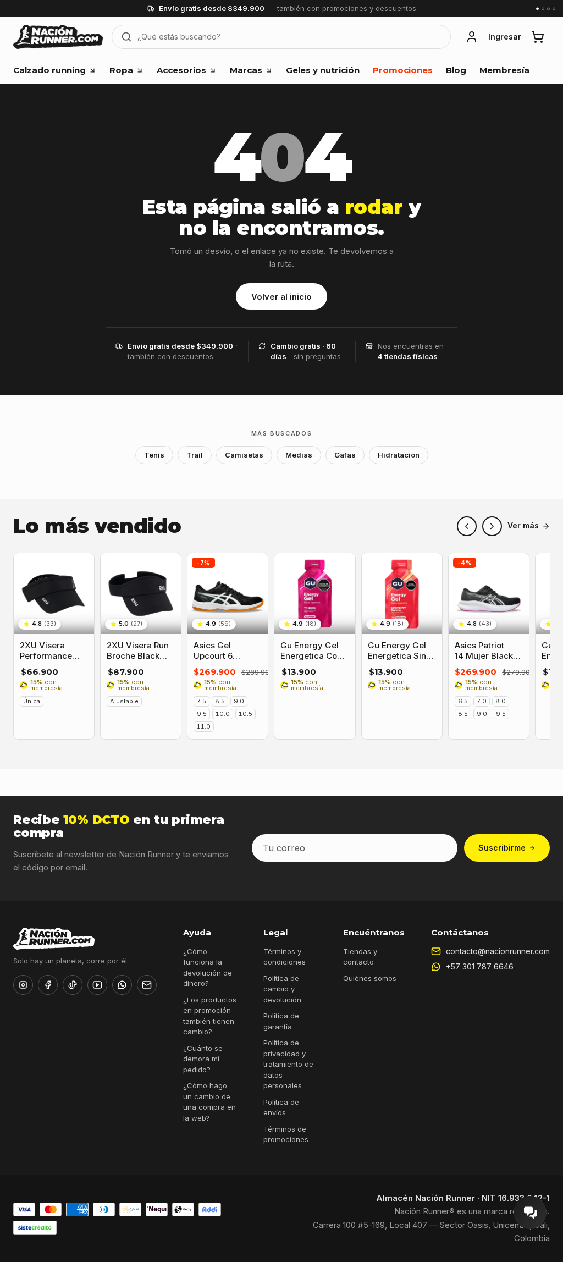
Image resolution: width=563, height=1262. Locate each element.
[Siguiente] (492, 526)
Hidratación (399, 454)
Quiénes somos (369, 978)
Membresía (504, 70)
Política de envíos (281, 1107)
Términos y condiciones (284, 957)
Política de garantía (281, 1021)
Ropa (121, 70)
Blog (456, 70)
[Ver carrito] (538, 37)
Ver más (523, 525)
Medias (298, 454)
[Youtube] (97, 985)
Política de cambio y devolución (282, 989)
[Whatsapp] (122, 985)
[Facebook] (48, 985)
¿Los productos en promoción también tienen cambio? (209, 1016)
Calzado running (49, 70)
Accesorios (181, 70)
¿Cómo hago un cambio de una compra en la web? (209, 1101)
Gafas (345, 454)
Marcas (246, 70)
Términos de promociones (285, 1134)
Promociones (403, 70)
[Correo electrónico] (147, 985)
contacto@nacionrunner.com (498, 951)
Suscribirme (502, 847)
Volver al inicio (281, 296)
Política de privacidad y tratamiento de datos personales (288, 1064)
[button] (472, 37)
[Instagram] (23, 985)
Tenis (154, 454)
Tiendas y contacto (360, 957)
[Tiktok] (72, 985)
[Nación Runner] (58, 37)
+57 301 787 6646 (480, 966)
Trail (194, 454)
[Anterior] (467, 526)
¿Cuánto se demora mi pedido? (203, 1059)
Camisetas (244, 454)
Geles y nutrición (323, 70)
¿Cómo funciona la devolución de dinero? (207, 967)
